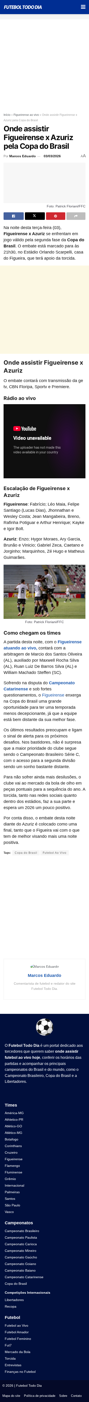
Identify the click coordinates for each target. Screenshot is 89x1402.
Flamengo (12, 1166)
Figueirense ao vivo (26, 115)
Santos (10, 1199)
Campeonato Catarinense (24, 1277)
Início (7, 115)
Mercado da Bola (17, 1352)
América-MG (14, 1113)
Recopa (10, 1306)
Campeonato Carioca (21, 1244)
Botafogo (11, 1139)
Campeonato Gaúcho (21, 1257)
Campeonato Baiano (20, 1270)
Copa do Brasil (26, 852)
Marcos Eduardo (22, 156)
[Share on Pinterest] (55, 216)
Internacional (14, 1185)
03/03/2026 (52, 156)
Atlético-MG (13, 1133)
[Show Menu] (83, 7)
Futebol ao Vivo (16, 1325)
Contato (76, 1396)
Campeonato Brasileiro (24, 1076)
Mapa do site (11, 1396)
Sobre (63, 1396)
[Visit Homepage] (23, 7)
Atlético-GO (13, 1126)
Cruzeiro (11, 1152)
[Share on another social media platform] (76, 216)
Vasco (9, 1212)
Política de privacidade (39, 1396)
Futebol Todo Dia (29, 1385)
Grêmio (10, 1179)
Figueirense (53, 695)
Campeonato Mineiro (20, 1251)
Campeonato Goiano (20, 1264)
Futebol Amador (17, 1332)
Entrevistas (13, 1365)
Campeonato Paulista (21, 1237)
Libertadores (15, 1082)
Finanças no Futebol (20, 1372)
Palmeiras (12, 1192)
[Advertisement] (44, 63)
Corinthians (13, 1146)
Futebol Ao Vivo (54, 852)
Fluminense (13, 1172)
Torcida (10, 1358)
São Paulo (12, 1205)
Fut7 (8, 1345)
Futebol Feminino (18, 1339)
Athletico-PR (14, 1119)
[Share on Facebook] (14, 216)
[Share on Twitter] (35, 216)
